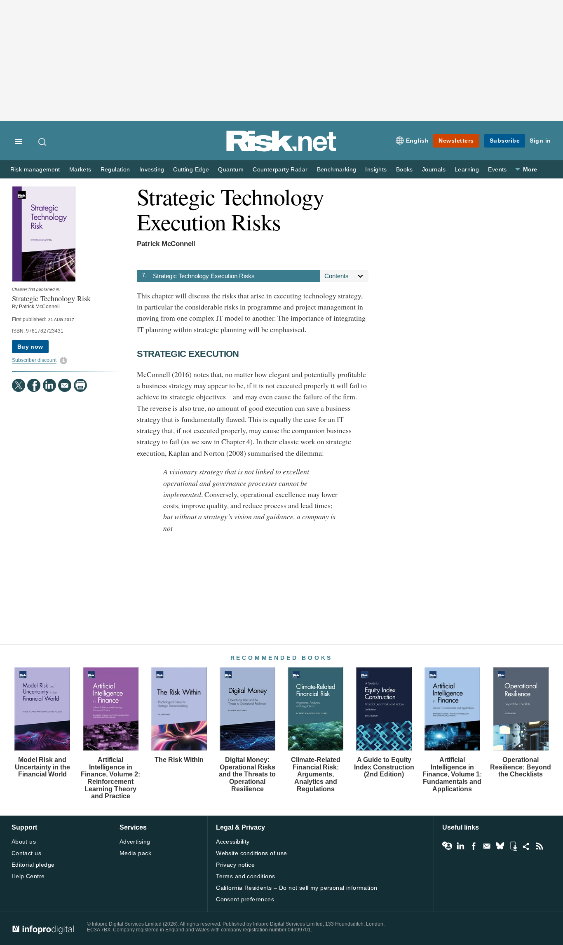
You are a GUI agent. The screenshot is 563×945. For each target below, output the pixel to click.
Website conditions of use (251, 853)
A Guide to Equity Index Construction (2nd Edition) (384, 767)
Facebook (474, 846)
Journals (434, 169)
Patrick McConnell (39, 307)
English (417, 140)
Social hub (526, 846)
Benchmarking (337, 169)
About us (24, 841)
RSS (539, 846)
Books (404, 169)
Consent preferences (245, 899)
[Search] (42, 141)
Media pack (135, 853)
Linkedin (460, 846)
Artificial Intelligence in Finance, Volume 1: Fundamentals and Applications (452, 774)
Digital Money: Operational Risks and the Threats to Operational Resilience (247, 774)
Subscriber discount (34, 360)
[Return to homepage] (281, 149)
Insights (376, 169)
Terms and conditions (245, 876)
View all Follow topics (447, 846)
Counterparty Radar (280, 169)
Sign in (540, 140)
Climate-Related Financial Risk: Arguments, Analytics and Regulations (315, 774)
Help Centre (28, 876)
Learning (467, 169)
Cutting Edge (191, 169)
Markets (80, 169)
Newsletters (456, 140)
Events (497, 169)
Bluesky (500, 846)
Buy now (30, 346)
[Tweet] (18, 385)
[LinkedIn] (49, 385)
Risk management (35, 169)
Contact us (26, 853)
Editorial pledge (33, 864)
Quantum (231, 169)
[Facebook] (33, 385)
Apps (513, 846)
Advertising (135, 841)
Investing (151, 169)
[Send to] (64, 385)
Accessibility (232, 841)
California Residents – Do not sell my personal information (296, 887)
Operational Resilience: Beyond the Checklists (520, 767)
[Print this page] (80, 385)
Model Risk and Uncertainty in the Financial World (42, 767)
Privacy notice (235, 864)
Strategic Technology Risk (51, 298)
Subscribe (505, 140)
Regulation (115, 169)
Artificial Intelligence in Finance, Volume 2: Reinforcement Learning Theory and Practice (110, 778)
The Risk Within (179, 759)
